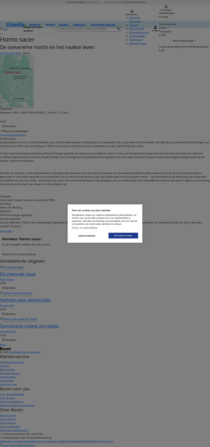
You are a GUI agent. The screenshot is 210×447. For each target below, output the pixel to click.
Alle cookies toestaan (123, 235)
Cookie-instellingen (86, 235)
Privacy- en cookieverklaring (84, 227)
